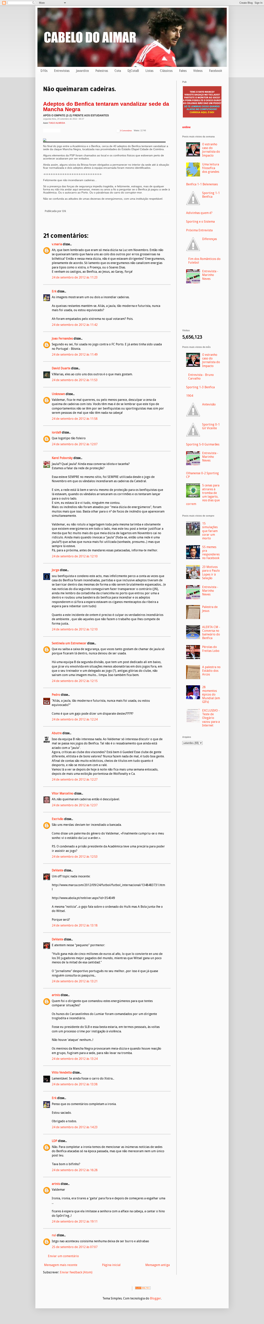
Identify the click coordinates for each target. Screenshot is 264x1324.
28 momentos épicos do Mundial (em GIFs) (211, 694)
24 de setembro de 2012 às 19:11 (75, 1221)
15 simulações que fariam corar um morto (210, 531)
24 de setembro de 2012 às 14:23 (75, 1127)
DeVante (57, 870)
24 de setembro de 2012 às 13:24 (75, 1059)
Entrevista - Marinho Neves (210, 274)
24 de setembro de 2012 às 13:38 (75, 1084)
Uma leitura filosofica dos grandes (210, 168)
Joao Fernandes (62, 338)
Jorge (55, 570)
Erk (54, 291)
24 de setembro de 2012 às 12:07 (75, 444)
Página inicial (111, 1265)
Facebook (215, 70)
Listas (149, 70)
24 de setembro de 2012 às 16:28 (75, 1170)
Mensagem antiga (157, 1265)
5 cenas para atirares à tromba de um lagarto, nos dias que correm (203, 495)
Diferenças (209, 239)
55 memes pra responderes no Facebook (211, 552)
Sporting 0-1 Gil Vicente (211, 426)
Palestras (101, 70)
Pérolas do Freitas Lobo (210, 648)
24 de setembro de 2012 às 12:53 (75, 856)
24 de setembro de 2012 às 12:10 (75, 556)
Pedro (56, 694)
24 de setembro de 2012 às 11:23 (75, 277)
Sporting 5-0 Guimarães (202, 444)
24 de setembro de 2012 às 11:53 (75, 380)
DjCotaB (133, 70)
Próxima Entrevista (199, 230)
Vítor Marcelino (62, 793)
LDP (54, 1141)
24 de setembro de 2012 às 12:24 (75, 719)
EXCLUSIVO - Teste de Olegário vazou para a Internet (211, 718)
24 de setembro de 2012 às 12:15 (75, 681)
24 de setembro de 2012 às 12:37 (75, 805)
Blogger (155, 1298)
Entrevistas (61, 70)
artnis (56, 995)
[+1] (51, 130)
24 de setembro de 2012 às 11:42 (75, 325)
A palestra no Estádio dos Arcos (211, 670)
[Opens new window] (202, 117)
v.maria (57, 244)
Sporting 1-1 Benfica (211, 194)
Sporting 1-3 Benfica (200, 387)
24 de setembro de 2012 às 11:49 (75, 354)
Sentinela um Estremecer (69, 643)
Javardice (82, 70)
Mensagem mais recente (60, 1265)
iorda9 (56, 432)
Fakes (183, 70)
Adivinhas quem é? (199, 213)
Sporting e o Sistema (200, 221)
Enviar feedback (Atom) (76, 1272)
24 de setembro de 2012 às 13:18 (75, 925)
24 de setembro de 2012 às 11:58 (75, 419)
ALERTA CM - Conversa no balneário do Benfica (211, 632)
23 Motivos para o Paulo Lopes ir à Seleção (211, 572)
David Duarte (61, 368)
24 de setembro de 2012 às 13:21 (75, 981)
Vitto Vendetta (62, 1072)
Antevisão (209, 404)
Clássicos (166, 70)
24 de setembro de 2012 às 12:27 (75, 779)
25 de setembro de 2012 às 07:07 (75, 1247)
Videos (197, 70)
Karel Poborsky (62, 458)
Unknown (58, 394)
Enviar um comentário (63, 1256)
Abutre (57, 733)
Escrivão (57, 819)
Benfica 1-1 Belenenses (202, 184)
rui (54, 1235)
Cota (117, 70)
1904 (189, 396)
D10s (43, 70)
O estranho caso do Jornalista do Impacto (211, 149)
